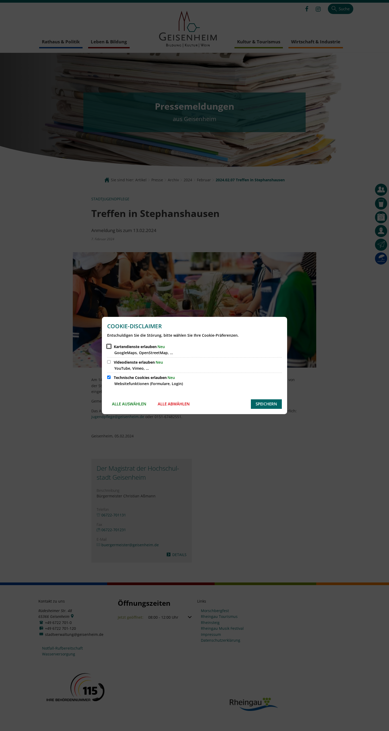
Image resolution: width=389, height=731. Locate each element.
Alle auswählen (129, 403)
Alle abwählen (174, 403)
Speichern (266, 403)
